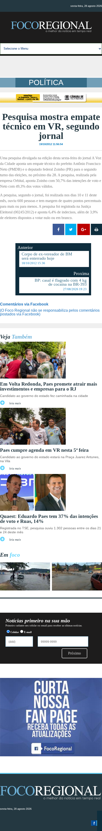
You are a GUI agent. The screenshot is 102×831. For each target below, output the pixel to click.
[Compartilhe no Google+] (83, 229)
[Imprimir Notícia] (96, 229)
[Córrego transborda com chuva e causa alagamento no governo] (77, 589)
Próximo (74, 653)
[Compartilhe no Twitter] (70, 229)
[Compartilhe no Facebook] (58, 229)
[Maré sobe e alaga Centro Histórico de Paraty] (25, 589)
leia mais (15, 403)
